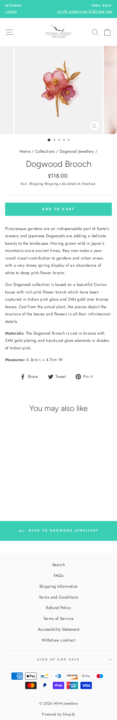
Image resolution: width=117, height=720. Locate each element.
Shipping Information (58, 586)
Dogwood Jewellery (77, 151)
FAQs (58, 575)
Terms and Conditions (58, 597)
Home (25, 151)
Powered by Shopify (58, 714)
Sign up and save (58, 659)
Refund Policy (58, 608)
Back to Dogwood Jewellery (63, 531)
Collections (45, 151)
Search (58, 565)
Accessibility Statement (59, 629)
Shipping (51, 183)
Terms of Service (59, 618)
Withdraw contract (58, 640)
